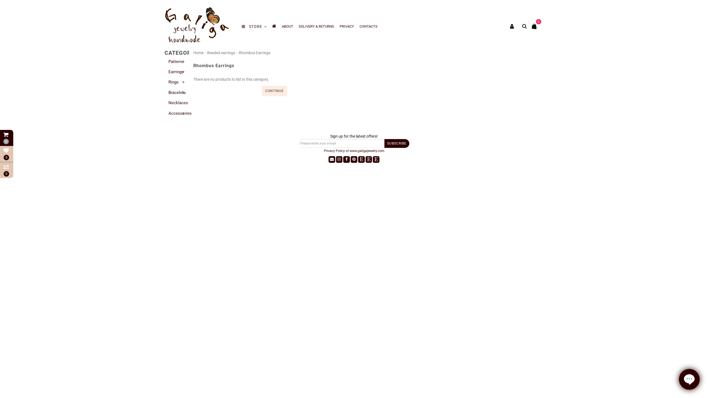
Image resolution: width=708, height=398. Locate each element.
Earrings (176, 71)
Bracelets (177, 92)
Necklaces (178, 102)
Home (198, 53)
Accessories (180, 113)
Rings (173, 82)
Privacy (347, 26)
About (287, 26)
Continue (274, 91)
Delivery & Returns (316, 26)
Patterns (176, 61)
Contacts (369, 26)
